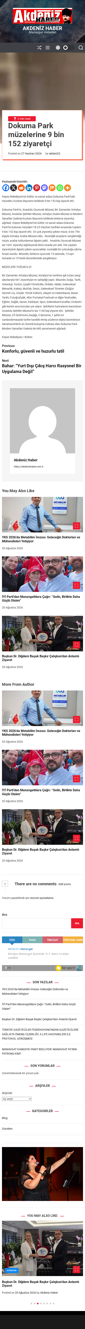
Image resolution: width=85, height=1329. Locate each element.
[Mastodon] (44, 187)
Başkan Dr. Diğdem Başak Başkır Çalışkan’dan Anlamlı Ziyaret (40, 658)
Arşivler (7, 1093)
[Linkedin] (29, 187)
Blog (5, 1118)
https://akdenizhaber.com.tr (28, 466)
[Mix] (52, 187)
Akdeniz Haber (42, 28)
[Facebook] (5, 187)
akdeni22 (54, 153)
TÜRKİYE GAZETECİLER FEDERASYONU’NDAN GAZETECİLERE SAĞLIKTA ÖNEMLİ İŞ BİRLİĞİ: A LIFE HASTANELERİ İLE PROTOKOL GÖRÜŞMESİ (40, 1034)
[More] (67, 187)
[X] (13, 187)
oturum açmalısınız (41, 898)
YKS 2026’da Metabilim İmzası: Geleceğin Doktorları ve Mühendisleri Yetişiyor (41, 733)
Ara (4, 914)
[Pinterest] (36, 187)
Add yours (64, 884)
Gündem (7, 1128)
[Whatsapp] (59, 187)
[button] (8, 1267)
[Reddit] (21, 187)
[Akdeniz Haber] (42, 420)
